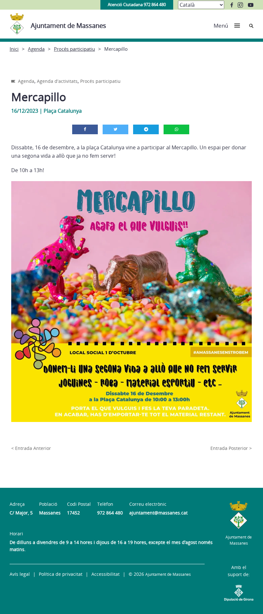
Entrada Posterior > (231, 448)
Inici (14, 49)
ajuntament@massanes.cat (158, 513)
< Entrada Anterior (31, 448)
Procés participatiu (74, 49)
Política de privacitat (60, 574)
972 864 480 (110, 513)
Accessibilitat (105, 574)
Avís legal (20, 574)
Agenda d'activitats (57, 81)
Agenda (36, 49)
